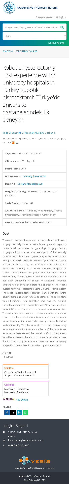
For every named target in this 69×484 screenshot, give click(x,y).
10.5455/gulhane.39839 (33, 176)
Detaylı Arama (56, 42)
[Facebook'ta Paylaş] (7, 412)
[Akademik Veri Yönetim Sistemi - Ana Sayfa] (10, 7)
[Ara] (62, 27)
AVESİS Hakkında (35, 468)
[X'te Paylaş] (13, 412)
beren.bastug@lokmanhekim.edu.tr (26, 440)
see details (22, 399)
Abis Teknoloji (31, 480)
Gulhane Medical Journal (30, 183)
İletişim (50, 468)
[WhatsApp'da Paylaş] (25, 412)
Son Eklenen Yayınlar (26, 51)
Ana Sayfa (8, 51)
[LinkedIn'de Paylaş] (19, 412)
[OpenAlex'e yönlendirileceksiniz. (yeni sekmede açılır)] (17, 142)
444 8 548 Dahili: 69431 (19, 445)
